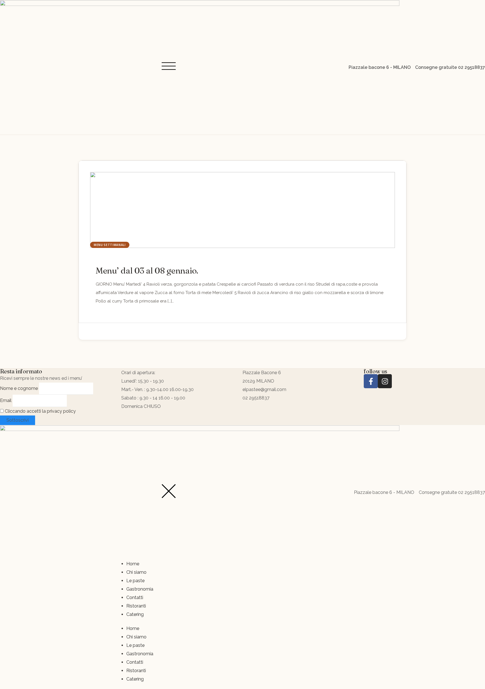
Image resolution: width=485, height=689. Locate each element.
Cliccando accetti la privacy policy (40, 411)
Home (132, 563)
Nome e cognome (19, 388)
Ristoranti (136, 606)
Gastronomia (139, 589)
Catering (135, 614)
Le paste (135, 580)
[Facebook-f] (371, 381)
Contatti (134, 597)
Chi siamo (136, 572)
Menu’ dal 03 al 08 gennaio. (147, 270)
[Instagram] (385, 381)
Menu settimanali (110, 245)
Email (6, 400)
